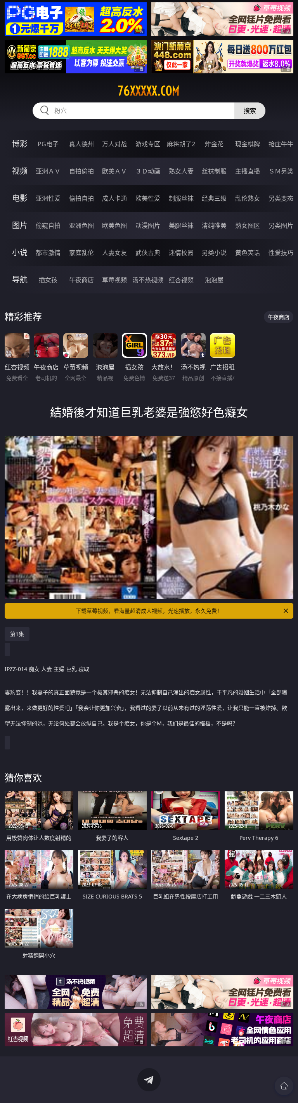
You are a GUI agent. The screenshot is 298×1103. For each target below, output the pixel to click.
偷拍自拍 (81, 198)
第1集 (17, 634)
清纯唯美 (214, 225)
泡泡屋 (214, 280)
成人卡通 (114, 198)
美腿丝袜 (181, 225)
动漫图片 (147, 225)
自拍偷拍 (81, 171)
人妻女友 (114, 252)
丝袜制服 (214, 171)
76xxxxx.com (149, 91)
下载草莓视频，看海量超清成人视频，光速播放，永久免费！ (149, 610)
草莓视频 (114, 280)
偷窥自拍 (48, 225)
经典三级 (214, 198)
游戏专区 (147, 144)
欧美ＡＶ (114, 171)
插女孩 (48, 280)
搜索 (250, 110)
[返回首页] (284, 1086)
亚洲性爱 (48, 198)
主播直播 (247, 171)
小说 (20, 252)
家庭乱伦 (81, 252)
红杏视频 (181, 280)
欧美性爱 (147, 198)
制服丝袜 (181, 198)
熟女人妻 (181, 171)
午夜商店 (81, 280)
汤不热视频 (147, 280)
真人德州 (81, 144)
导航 (20, 279)
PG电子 (48, 144)
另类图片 (281, 225)
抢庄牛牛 (281, 144)
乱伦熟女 (247, 198)
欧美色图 (114, 225)
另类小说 (214, 252)
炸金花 (214, 144)
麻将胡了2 (181, 144)
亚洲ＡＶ (48, 171)
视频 (20, 171)
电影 (20, 198)
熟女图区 (247, 225)
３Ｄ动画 (147, 171)
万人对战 (114, 144)
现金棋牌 (247, 144)
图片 (20, 225)
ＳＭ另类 (281, 171)
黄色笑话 (247, 252)
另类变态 (281, 198)
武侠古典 (147, 252)
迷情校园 (181, 252)
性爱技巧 (281, 252)
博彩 (20, 144)
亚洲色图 (81, 225)
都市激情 (48, 252)
